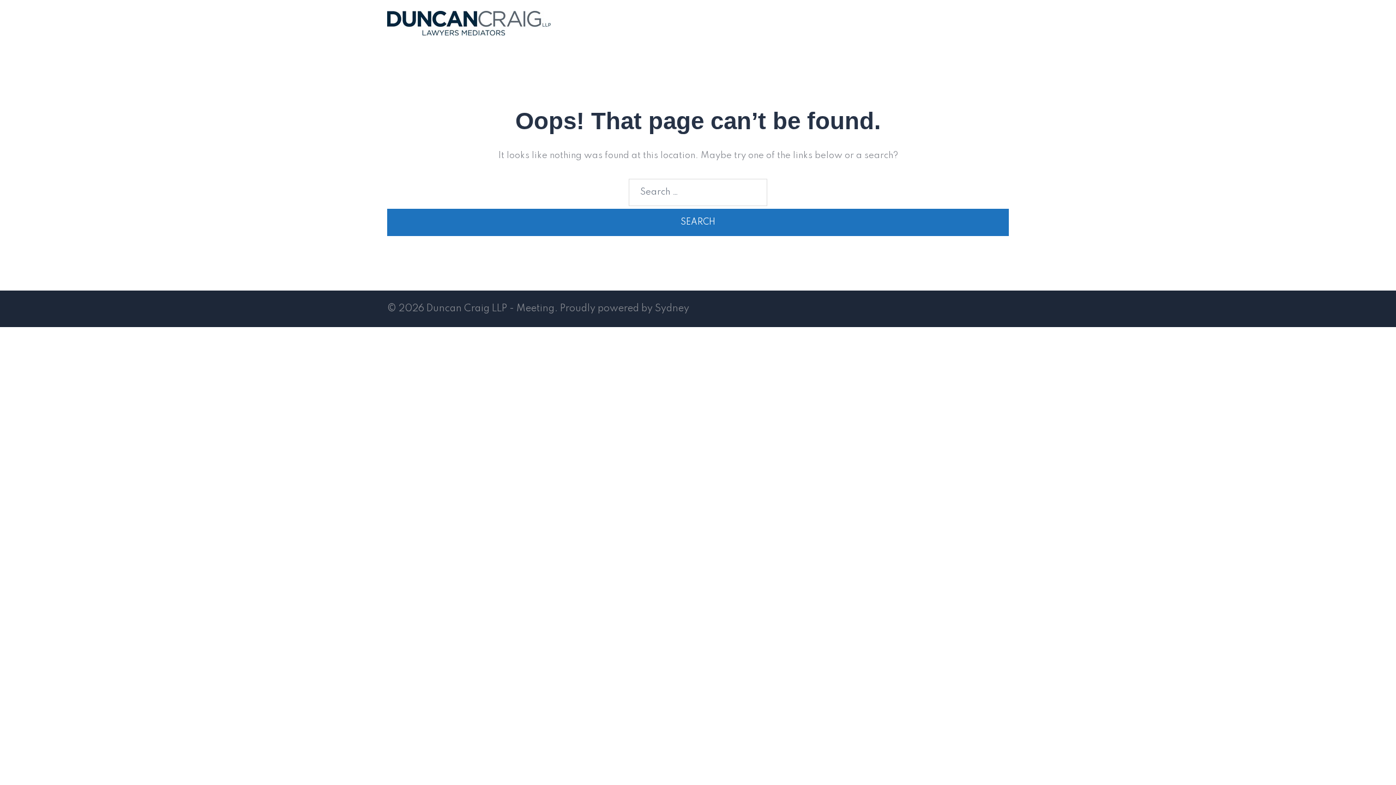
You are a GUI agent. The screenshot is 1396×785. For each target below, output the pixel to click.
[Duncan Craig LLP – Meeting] (469, 22)
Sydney (672, 308)
